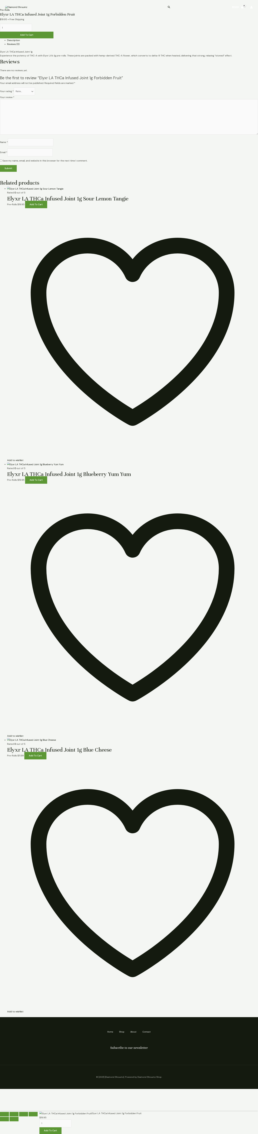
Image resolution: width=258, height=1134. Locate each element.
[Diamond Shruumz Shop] (16, 7)
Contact (220, 7)
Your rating (7, 91)
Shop (194, 7)
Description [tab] (13, 40)
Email (3, 152)
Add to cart (26, 34)
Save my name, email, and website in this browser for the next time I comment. (45, 160)
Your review (7, 97)
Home (182, 7)
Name (4, 142)
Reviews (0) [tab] (13, 44)
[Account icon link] (251, 7)
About (206, 7)
